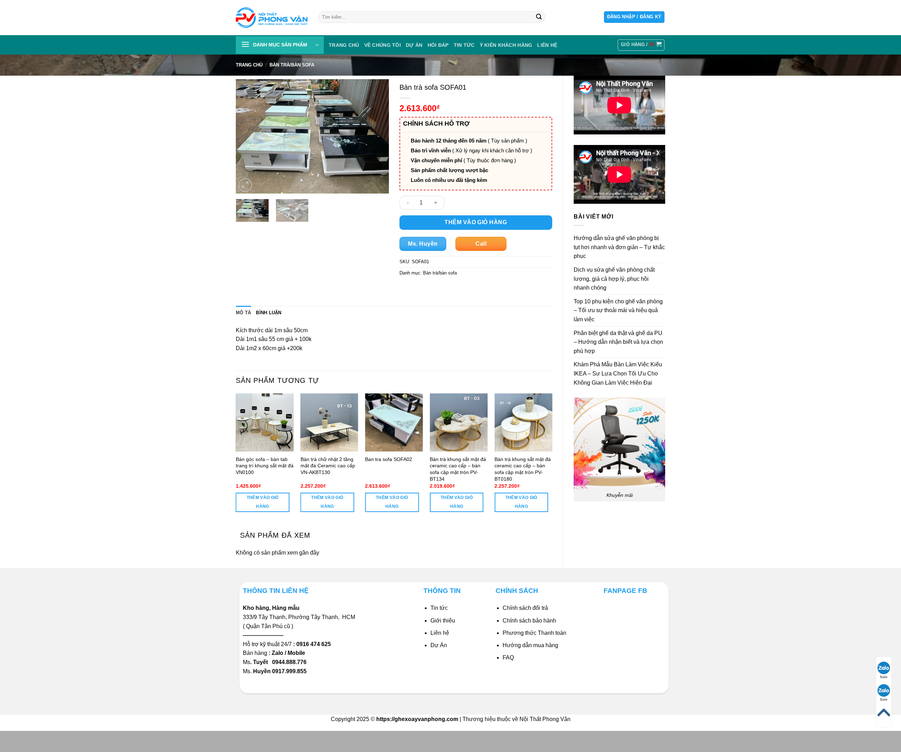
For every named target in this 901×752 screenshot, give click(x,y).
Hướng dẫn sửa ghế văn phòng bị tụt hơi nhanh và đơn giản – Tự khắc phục (619, 247)
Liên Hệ (547, 45)
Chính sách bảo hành (529, 621)
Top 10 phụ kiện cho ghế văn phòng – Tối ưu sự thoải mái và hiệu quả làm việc (618, 310)
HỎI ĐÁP (438, 45)
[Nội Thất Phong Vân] (272, 17)
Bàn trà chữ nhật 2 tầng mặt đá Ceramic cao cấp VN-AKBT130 (328, 465)
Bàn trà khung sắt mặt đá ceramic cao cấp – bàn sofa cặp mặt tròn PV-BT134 (458, 469)
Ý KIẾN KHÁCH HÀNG (506, 45)
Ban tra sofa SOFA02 (388, 459)
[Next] (377, 136)
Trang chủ (344, 45)
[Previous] (247, 136)
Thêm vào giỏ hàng (476, 222)
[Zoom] (245, 185)
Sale (884, 677)
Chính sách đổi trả (525, 608)
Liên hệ (439, 633)
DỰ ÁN (414, 45)
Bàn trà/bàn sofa (292, 65)
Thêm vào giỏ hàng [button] (263, 501)
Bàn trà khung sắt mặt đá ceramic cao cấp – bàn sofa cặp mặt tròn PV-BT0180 (522, 469)
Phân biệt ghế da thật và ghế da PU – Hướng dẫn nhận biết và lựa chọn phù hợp (618, 342)
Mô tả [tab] (243, 312)
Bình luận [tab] (268, 312)
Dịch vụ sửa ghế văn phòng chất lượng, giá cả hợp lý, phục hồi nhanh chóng (614, 279)
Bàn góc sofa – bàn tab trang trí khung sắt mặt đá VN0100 (265, 465)
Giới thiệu (442, 621)
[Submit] (539, 17)
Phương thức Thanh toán (534, 633)
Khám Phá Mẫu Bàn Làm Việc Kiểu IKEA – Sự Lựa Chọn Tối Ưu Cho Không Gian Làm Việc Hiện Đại (618, 373)
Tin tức (464, 45)
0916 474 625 (314, 644)
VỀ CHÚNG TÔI (382, 45)
